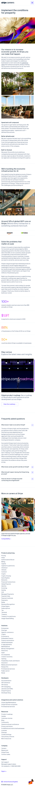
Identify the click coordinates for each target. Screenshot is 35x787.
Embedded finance (7, 638)
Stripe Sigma (5, 606)
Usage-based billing (7, 618)
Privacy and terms (7, 726)
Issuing (3, 590)
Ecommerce (5, 636)
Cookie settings (6, 734)
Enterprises (4, 628)
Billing (3, 562)
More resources (6, 738)
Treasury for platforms (8, 616)
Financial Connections (8, 582)
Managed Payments (7, 594)
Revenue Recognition (8, 604)
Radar (3, 602)
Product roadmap (6, 714)
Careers (3, 748)
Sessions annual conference (10, 724)
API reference (5, 682)
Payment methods (7, 598)
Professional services (8, 669)
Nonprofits (4, 667)
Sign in (3, 771)
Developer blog (6, 693)
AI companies (5, 654)
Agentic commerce (7, 632)
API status (4, 684)
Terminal (4, 612)
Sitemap (4, 732)
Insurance (4, 663)
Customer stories (6, 718)
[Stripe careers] (10, 2)
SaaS (3, 652)
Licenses (4, 730)
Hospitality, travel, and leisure (10, 661)
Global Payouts (6, 584)
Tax (2, 610)
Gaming (3, 659)
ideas (3, 64)
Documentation (6, 680)
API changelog (6, 687)
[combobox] (9, 781)
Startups (4, 630)
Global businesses (7, 642)
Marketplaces (5, 646)
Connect (4, 572)
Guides (3, 716)
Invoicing (4, 588)
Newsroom (4, 750)
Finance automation (7, 640)
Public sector (5, 671)
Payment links (5, 596)
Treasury (4, 614)
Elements (4, 580)
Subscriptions (5, 608)
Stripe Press (5, 752)
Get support (5, 762)
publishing (25, 63)
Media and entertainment (9, 665)
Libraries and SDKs (7, 689)
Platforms (4, 650)
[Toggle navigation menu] (32, 2)
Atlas (3, 557)
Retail (3, 673)
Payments (4, 600)
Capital (3, 564)
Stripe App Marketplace (8, 702)
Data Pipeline (5, 578)
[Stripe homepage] (3, 3)
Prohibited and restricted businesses (12, 728)
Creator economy (6, 657)
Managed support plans (8, 764)
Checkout (4, 568)
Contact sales (5, 754)
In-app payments (6, 644)
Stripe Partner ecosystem (9, 704)
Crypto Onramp (6, 576)
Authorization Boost (7, 559)
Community (5, 722)
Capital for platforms (8, 566)
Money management (7, 648)
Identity (3, 586)
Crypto (3, 574)
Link (2, 592)
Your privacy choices (7, 736)
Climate (3, 570)
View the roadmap (9, 404)
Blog (2, 720)
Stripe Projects (6, 691)
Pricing (3, 555)
